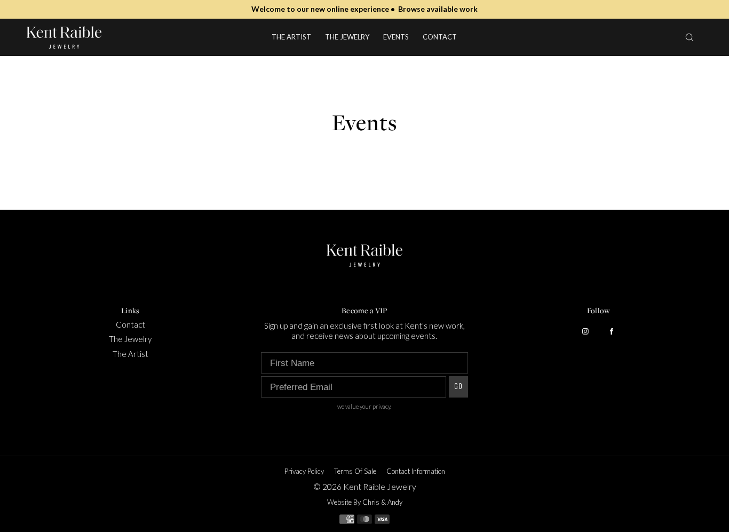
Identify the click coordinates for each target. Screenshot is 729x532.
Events (396, 37)
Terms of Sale (355, 471)
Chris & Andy (382, 502)
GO (458, 387)
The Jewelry (347, 37)
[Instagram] (585, 331)
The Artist (291, 37)
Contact (440, 37)
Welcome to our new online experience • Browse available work (364, 8)
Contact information (415, 471)
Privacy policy (304, 471)
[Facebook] (611, 331)
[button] (689, 37)
